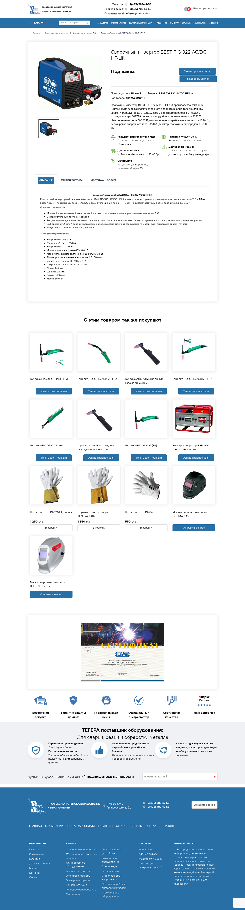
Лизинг (214, 23)
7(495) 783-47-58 (140, 4)
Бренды (186, 23)
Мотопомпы (73, 894)
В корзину (51, 527)
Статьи (33, 877)
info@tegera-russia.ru (138, 13)
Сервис (174, 23)
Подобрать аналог (198, 78)
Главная (103, 23)
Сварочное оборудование (82, 849)
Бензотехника (110, 871)
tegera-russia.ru (147, 849)
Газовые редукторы (78, 871)
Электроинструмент (78, 880)
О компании (118, 23)
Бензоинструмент (76, 885)
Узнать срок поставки (197, 71)
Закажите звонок (204, 804)
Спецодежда (109, 866)
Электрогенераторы (78, 875)
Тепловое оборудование (81, 889)
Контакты (200, 23)
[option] (70, 83)
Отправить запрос (194, 527)
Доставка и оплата (140, 23)
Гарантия (161, 23)
